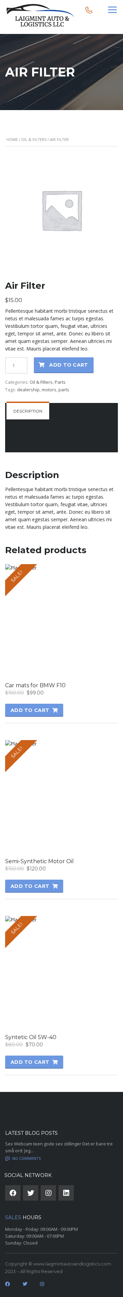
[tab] (27, 411)
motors (49, 389)
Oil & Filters (33, 139)
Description (27, 411)
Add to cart (68, 365)
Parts (60, 382)
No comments (26, 1158)
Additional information (42, 427)
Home (12, 139)
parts (63, 389)
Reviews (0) (26, 444)
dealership (28, 389)
